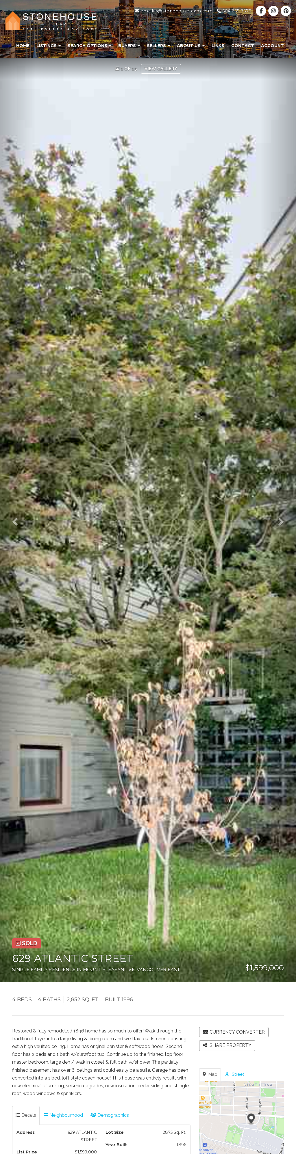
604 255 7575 (236, 11)
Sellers (157, 45)
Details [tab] (28, 1115)
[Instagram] (274, 11)
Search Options (88, 45)
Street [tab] (237, 1074)
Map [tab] (212, 1074)
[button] (18, 520)
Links (218, 45)
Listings (47, 45)
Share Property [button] (229, 1045)
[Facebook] (261, 11)
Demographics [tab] (112, 1115)
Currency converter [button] (237, 1032)
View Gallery (161, 68)
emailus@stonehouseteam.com (175, 11)
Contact (242, 45)
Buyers (127, 45)
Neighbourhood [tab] (65, 1115)
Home (22, 45)
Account (272, 45)
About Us (189, 45)
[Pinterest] (286, 11)
